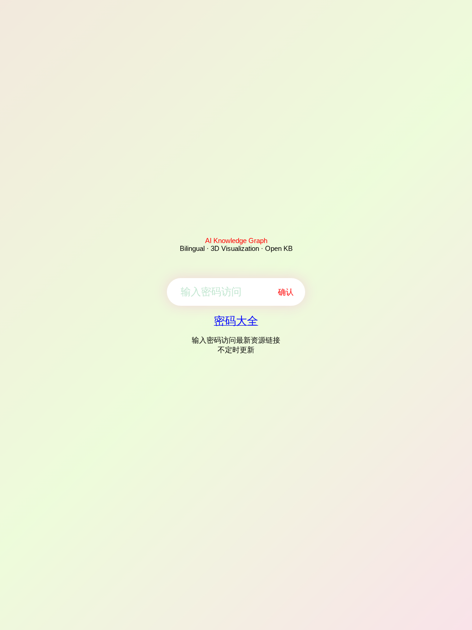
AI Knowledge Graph (236, 240)
